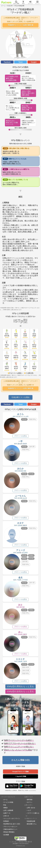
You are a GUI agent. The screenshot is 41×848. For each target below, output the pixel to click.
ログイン (29, 802)
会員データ (6, 813)
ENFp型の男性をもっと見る (20, 686)
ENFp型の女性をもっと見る (20, 691)
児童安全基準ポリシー (10, 829)
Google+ (34, 62)
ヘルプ (29, 810)
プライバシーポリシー (10, 826)
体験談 (5, 807)
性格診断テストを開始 (20, 397)
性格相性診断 (31, 821)
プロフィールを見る (20, 436)
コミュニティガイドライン (11, 818)
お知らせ (6, 816)
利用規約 (6, 821)
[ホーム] (6, 2)
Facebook (7, 62)
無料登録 (29, 799)
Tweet (21, 62)
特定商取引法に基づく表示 (11, 824)
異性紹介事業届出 (9, 832)
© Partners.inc (20, 845)
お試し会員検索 (8, 810)
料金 (4, 805)
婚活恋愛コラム (32, 824)
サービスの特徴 (8, 802)
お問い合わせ (31, 807)
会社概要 (6, 834)
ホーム (5, 799)
